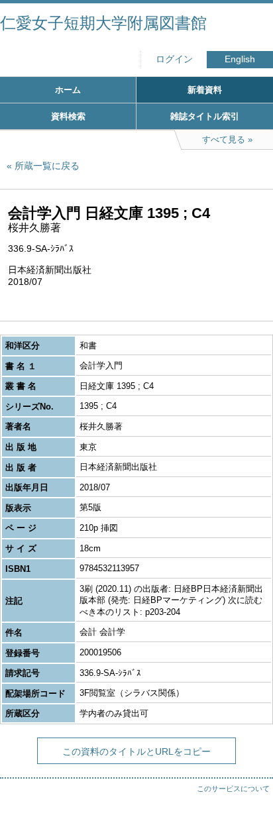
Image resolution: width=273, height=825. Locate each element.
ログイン (174, 59)
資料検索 (68, 116)
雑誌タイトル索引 (204, 116)
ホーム (68, 90)
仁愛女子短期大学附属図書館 (103, 23)
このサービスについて (233, 789)
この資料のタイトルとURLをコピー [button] (136, 751)
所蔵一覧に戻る (47, 165)
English (240, 59)
